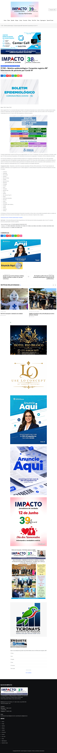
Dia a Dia (34, 20)
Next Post (51, 274)
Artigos (16, 20)
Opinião (12, 20)
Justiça (20, 20)
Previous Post (7, 274)
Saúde (5, 311)
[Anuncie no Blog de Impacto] (28, 619)
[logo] (14, 691)
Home (5, 20)
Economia (25, 20)
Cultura (30, 311)
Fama (38, 20)
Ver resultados (28, 672)
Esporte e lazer (50, 20)
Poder (8, 20)
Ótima (12, 653)
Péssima (13, 665)
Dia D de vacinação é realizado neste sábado (12, 313)
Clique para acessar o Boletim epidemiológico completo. (12, 217)
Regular (12, 659)
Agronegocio (43, 20)
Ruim (12, 662)
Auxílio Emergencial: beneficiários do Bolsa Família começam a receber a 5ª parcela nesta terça (13, 277)
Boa (12, 656)
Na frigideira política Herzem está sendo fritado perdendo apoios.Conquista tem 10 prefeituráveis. (43, 277)
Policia (29, 20)
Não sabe (13, 668)
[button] (53, 285)
